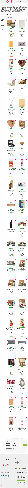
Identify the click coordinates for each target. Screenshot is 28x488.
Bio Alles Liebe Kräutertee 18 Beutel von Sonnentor (22, 210)
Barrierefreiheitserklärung (7, 486)
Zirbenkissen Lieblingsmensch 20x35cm (22, 50)
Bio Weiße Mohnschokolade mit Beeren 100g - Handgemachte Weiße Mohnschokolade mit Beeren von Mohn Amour (22, 329)
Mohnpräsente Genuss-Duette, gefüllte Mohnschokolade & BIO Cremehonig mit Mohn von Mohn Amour (11, 251)
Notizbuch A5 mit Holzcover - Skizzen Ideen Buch (22, 109)
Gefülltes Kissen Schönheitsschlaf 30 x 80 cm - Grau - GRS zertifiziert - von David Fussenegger (22, 349)
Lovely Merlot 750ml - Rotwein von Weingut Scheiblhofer (11, 229)
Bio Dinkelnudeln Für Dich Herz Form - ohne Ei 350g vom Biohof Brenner (11, 428)
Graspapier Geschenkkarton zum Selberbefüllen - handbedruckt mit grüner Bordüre (22, 31)
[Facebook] (15, 468)
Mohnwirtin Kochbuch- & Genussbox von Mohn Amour (22, 289)
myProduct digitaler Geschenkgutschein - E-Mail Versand (22, 87)
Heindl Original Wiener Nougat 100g (22, 130)
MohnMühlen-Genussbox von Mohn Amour (11, 309)
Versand (13, 35)
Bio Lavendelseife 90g (11, 89)
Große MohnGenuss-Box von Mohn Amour (22, 270)
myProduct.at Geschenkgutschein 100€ (22, 191)
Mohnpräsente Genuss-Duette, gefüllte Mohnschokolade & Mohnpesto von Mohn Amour (22, 251)
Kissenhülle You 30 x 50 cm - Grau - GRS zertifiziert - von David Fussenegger (11, 349)
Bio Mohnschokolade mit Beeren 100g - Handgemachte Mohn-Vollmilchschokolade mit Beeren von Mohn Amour (11, 329)
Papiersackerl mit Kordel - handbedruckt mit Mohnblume (11, 408)
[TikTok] (21, 468)
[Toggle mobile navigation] (1, 1)
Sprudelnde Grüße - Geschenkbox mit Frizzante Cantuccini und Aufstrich (11, 70)
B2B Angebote (17, 461)
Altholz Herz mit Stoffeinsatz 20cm (22, 70)
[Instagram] (18, 468)
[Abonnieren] (25, 445)
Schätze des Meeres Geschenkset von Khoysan (22, 170)
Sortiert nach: (7, 17)
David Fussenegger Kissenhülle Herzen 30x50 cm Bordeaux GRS (11, 389)
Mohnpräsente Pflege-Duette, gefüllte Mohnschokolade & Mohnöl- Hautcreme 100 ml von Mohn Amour (11, 270)
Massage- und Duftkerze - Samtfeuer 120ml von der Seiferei (11, 31)
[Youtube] (24, 468)
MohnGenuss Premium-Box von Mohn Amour (11, 289)
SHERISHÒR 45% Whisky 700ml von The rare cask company (11, 368)
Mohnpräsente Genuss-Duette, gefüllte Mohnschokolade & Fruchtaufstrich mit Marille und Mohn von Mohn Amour (22, 231)
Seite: (18, 17)
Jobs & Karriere (17, 462)
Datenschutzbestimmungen (9, 449)
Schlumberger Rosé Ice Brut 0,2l (22, 408)
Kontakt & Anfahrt (17, 464)
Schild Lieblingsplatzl (11, 210)
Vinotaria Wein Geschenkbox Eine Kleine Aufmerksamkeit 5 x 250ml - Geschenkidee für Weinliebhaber (11, 151)
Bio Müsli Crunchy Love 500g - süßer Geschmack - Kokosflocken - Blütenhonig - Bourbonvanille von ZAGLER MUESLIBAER (11, 171)
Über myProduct (17, 458)
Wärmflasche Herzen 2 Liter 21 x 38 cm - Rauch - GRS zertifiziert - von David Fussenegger (22, 389)
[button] (18, 1)
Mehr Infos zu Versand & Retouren (21, 477)
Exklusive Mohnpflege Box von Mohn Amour (22, 309)
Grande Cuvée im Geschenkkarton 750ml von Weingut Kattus (11, 191)
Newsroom (16, 463)
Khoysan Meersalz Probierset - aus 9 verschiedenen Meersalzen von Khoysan (22, 369)
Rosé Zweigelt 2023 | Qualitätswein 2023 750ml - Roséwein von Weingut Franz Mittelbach (22, 428)
